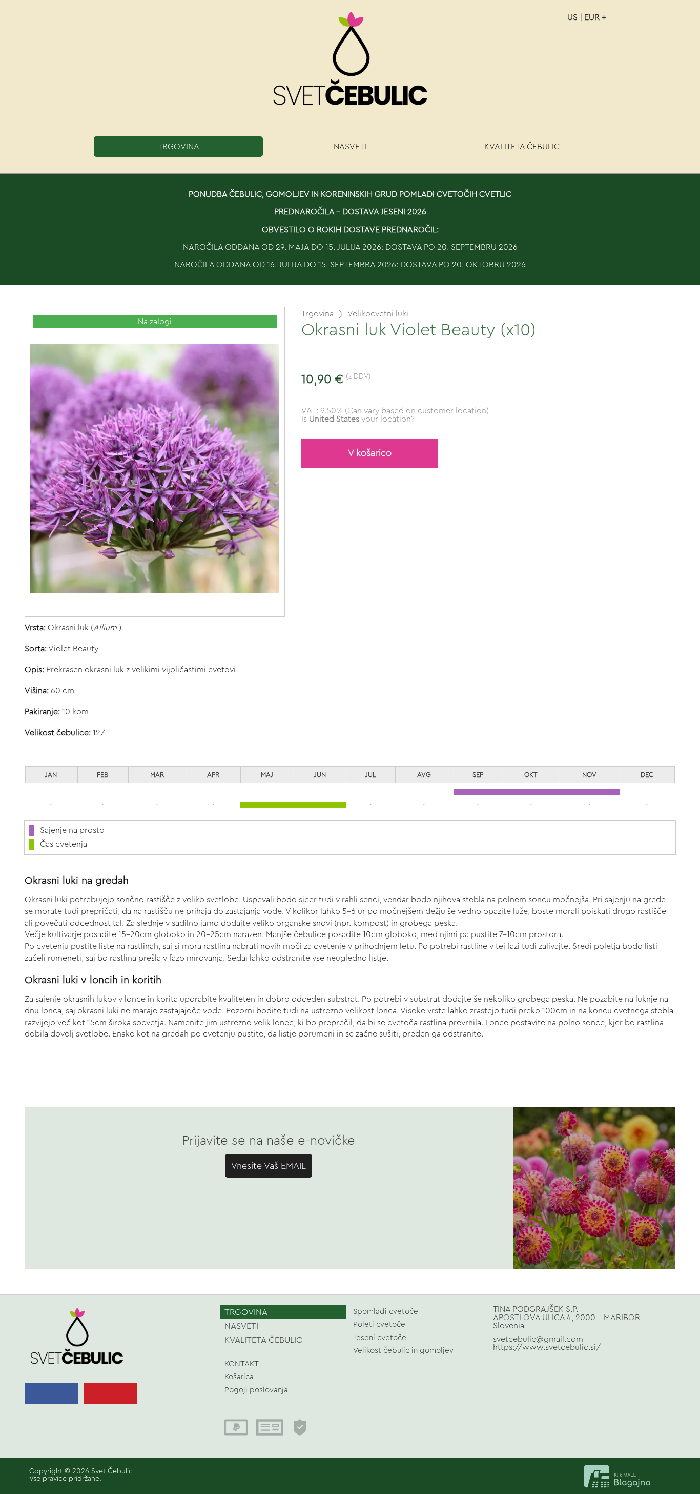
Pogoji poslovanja (256, 1390)
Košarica (239, 1377)
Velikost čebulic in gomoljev (403, 1350)
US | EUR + (586, 17)
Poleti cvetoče (379, 1324)
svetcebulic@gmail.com (538, 1339)
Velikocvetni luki (377, 314)
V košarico (370, 453)
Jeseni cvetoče (379, 1338)
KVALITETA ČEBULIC (522, 147)
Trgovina (317, 314)
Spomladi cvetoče (385, 1312)
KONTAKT (241, 1364)
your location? (362, 419)
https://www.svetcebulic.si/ (547, 1347)
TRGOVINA (178, 147)
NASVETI (350, 147)
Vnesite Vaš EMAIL (268, 1165)
